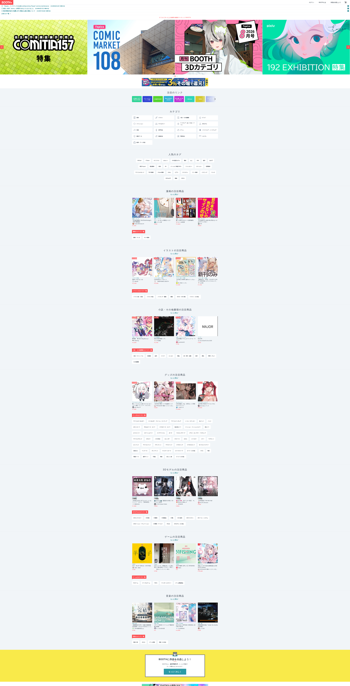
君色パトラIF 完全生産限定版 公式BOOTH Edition (207, 566)
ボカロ (143, 642)
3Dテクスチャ (189, 518)
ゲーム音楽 (152, 642)
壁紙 (172, 296)
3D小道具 (134, 497)
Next (348, 47)
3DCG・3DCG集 (181, 296)
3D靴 (172, 518)
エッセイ (171, 356)
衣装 (160, 166)
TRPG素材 (151, 172)
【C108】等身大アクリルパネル (206, 404)
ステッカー (199, 166)
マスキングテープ (180, 433)
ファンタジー (188, 166)
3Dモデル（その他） (179, 523)
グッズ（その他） (158, 402)
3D (165, 166)
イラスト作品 (135, 278)
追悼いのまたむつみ (137, 279)
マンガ (213, 172)
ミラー (202, 439)
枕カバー (207, 427)
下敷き (154, 456)
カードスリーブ (179, 450)
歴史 (203, 356)
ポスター (148, 439)
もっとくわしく (175, 672)
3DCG (182, 178)
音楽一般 (134, 623)
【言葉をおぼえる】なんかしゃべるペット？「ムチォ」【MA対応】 (141, 501)
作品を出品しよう (327, 2)
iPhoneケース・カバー (149, 427)
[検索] (53, 2)
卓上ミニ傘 (169, 456)
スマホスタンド (191, 444)
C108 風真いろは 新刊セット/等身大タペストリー (185, 404)
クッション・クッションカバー (193, 427)
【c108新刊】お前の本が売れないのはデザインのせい (207, 221)
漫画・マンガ (135, 218)
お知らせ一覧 (5, 13)
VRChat (139, 160)
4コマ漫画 (146, 237)
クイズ (199, 337)
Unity (169, 172)
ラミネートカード (166, 450)
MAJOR (200, 338)
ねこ (191, 160)
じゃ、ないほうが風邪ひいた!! (162, 220)
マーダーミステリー (166, 583)
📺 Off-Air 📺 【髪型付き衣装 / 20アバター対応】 (163, 501)
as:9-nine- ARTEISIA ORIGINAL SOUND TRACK (185, 625)
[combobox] (34, 2)
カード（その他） (191, 450)
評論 (178, 356)
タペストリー (179, 402)
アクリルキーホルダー (138, 421)
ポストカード (136, 427)
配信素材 (152, 166)
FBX (198, 160)
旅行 (197, 356)
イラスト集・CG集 (158, 278)
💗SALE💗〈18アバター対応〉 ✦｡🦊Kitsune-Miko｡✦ (185, 501)
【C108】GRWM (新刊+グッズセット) (185, 280)
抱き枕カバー (178, 427)
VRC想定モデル (176, 160)
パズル (201, 450)
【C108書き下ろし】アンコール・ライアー (186, 339)
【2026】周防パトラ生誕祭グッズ (163, 404)
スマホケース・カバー (165, 427)
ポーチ (170, 433)
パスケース (177, 439)
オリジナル (156, 160)
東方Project (143, 166)
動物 (176, 178)
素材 (185, 160)
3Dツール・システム (203, 518)
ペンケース (144, 450)
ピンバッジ (136, 444)
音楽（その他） (180, 623)
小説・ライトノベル (137, 337)
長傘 (161, 456)
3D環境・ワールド (158, 523)
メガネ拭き (157, 439)
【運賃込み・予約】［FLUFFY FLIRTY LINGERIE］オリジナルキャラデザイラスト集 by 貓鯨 (207, 280)
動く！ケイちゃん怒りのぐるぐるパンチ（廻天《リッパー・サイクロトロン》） (141, 404)
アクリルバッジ (147, 444)
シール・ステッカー (190, 421)
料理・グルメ (211, 356)
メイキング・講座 (162, 296)
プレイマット (155, 450)
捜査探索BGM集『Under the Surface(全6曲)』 (208, 625)
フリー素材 (195, 172)
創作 (204, 160)
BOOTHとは (313, 2)
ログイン (302, 2)
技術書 (149, 356)
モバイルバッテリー (204, 444)
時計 (209, 450)
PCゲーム (200, 564)
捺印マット (145, 456)
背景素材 (208, 166)
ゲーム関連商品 (179, 583)
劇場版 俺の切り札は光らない (140, 338)
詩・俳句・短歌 (187, 356)
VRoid (168, 523)
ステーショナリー (148, 433)
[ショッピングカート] (337, 2)
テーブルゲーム (146, 583)
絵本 (156, 356)
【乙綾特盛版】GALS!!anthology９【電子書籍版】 (141, 221)
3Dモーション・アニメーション (141, 523)
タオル (185, 439)
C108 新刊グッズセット (160, 279)
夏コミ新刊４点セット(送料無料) (185, 220)
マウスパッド (169, 444)
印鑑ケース (136, 456)
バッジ (209, 421)
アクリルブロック (137, 439)
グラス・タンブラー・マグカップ (197, 433)
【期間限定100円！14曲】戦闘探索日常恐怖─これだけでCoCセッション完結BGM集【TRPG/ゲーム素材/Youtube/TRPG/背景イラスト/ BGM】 (142, 625)
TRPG (133, 564)
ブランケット (158, 444)
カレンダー (167, 439)
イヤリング (204, 172)
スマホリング (179, 444)
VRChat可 (168, 178)
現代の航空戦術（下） (160, 338)
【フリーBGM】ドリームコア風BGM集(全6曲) (164, 625)
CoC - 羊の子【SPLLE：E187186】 (141, 565)
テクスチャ (185, 172)
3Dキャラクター (137, 518)
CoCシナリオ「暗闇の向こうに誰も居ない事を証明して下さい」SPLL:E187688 (164, 566)
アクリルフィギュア (137, 402)
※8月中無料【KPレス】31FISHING (185, 565)
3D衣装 (156, 497)
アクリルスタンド (139, 172)
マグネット (211, 439)
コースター (194, 439)
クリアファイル (161, 433)
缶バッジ (201, 421)
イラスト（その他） (195, 296)
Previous (2, 47)
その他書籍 (157, 337)
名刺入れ (135, 450)
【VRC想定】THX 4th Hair (205, 500)
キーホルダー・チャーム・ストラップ (157, 421)
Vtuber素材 (161, 172)
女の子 (211, 160)
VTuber (148, 160)
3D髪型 (178, 497)
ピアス (176, 172)
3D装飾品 (164, 518)
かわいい (165, 160)
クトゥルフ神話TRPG (176, 166)
